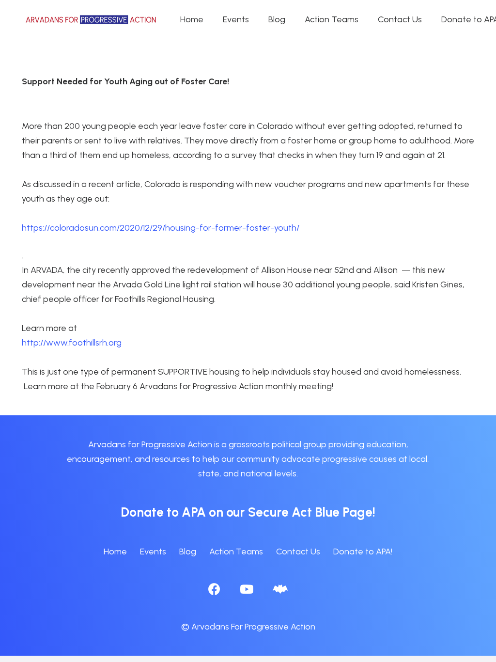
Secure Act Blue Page (310, 512)
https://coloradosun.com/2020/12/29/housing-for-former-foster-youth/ (160, 227)
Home (115, 551)
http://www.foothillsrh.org (72, 342)
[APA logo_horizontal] (91, 19)
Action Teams (236, 551)
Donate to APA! (362, 551)
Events (153, 551)
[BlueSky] (280, 589)
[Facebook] (214, 589)
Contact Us (298, 551)
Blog (187, 551)
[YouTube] (246, 589)
